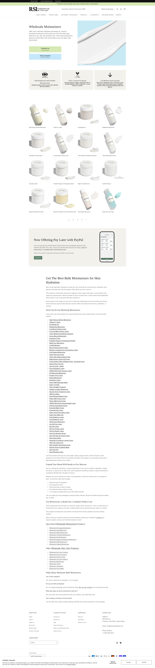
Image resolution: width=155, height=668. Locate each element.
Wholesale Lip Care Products (58, 559)
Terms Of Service (58, 625)
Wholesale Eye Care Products (58, 552)
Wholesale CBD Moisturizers (58, 542)
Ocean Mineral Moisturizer (109, 155)
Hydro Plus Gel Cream (108, 211)
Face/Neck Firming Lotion (35, 155)
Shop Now (38, 258)
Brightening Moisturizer (108, 127)
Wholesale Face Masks (56, 568)
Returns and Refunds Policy (61, 628)
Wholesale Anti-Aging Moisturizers (60, 528)
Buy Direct (58, 1)
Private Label (34, 1)
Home (30, 616)
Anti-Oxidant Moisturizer (84, 211)
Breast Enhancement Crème (36, 211)
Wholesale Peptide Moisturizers (59, 544)
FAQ (55, 622)
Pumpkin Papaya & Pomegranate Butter (64, 183)
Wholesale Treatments (56, 566)
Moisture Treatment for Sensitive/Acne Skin (65, 211)
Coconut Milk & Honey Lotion (61, 155)
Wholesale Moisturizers (67, 524)
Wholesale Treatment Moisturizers (59, 535)
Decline (144, 662)
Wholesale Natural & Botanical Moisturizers (62, 539)
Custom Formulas (34, 631)
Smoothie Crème (33, 183)
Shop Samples (45, 56)
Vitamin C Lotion (58, 127)
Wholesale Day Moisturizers (58, 530)
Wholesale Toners (55, 564)
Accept (129, 662)
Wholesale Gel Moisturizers (57, 537)
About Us (31, 622)
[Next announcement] (125, 3)
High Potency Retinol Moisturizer (37, 127)
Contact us (99, 517)
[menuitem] (41, 15)
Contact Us (45, 49)
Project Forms (57, 631)
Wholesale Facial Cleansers (58, 554)
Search (31, 619)
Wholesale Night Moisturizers (58, 532)
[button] (117, 9)
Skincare (80, 616)
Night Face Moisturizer (84, 183)
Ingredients (81, 619)
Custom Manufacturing (46, 1)
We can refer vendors (85, 587)
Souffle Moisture (106, 183)
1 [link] (68, 219)
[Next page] (86, 220)
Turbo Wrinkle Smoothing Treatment (87, 155)
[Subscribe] (56, 643)
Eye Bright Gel (81, 127)
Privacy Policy (71, 664)
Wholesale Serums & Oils (57, 557)
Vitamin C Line (82, 622)
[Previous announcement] (29, 3)
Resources (56, 619)
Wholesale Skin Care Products (65, 548)
